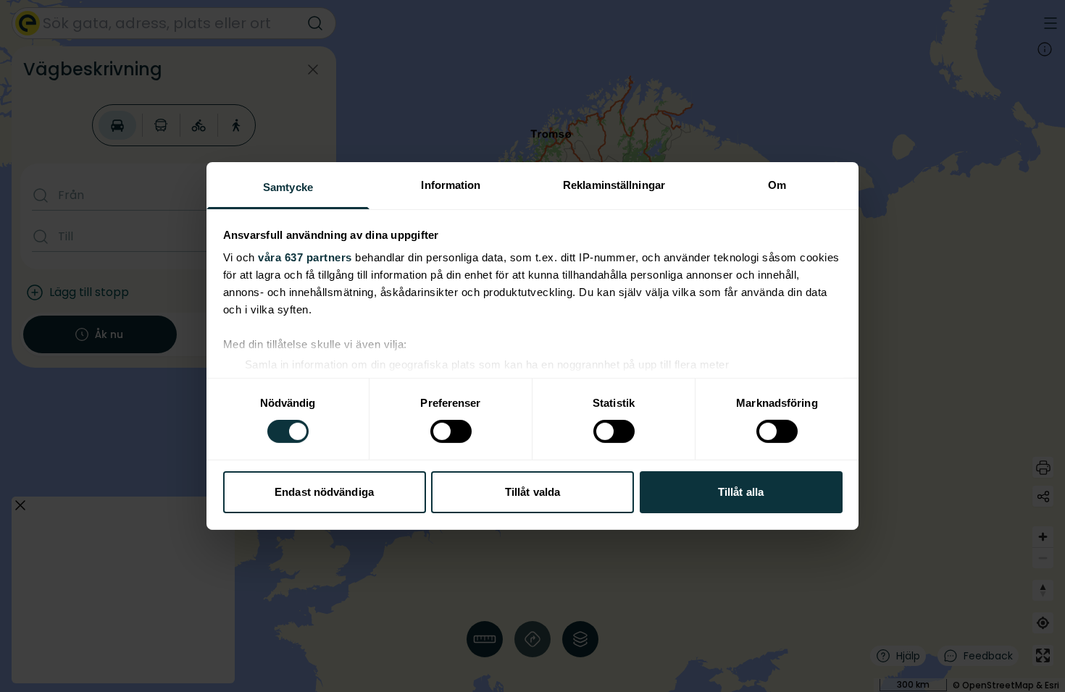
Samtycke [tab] (288, 187)
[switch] (451, 431)
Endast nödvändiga (324, 492)
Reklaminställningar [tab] (614, 185)
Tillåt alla (741, 492)
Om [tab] (777, 185)
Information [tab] (450, 185)
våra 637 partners (305, 257)
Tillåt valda (532, 492)
